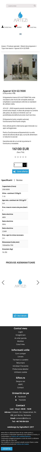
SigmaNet (23, 427)
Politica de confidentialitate (21, 436)
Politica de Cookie (22, 444)
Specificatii (6, 180)
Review (19, 180)
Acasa (3, 46)
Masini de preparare (28, 46)
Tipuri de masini (7, 48)
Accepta (6, 449)
